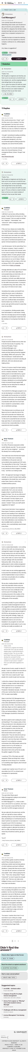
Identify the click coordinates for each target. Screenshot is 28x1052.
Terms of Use (18, 1044)
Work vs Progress (15, 265)
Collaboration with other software (12, 997)
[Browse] (2, 3)
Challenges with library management (15, 1010)
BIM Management (6, 54)
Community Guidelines (13, 1046)
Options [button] (25, 9)
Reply (20, 59)
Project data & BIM (8, 990)
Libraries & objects (8, 1006)
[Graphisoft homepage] (20, 1032)
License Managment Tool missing (14, 1015)
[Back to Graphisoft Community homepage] (9, 3)
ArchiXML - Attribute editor (12, 988)
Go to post (8, 94)
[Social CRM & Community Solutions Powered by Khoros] (4, 1036)
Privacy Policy (9, 1044)
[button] (3, 58)
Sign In (25, 3)
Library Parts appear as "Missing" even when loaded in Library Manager (14, 1002)
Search (15, 3)
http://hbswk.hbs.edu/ (8, 156)
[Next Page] (18, 941)
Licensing (6, 1017)
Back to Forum (8, 958)
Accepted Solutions (10, 968)
